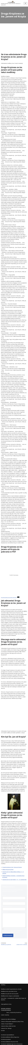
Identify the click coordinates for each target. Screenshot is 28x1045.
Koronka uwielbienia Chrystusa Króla (9, 1041)
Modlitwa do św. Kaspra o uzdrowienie (10, 996)
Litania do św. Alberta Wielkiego (8, 1019)
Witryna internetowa (7, 906)
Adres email (5, 901)
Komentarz (5, 912)
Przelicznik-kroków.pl (6, 1010)
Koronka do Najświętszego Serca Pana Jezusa (11, 1044)
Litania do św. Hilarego (6, 1028)
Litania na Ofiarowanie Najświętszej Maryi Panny (12, 1021)
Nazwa (4, 895)
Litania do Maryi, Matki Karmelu (8, 1026)
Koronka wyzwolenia (6, 1039)
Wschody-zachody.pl (6, 1008)
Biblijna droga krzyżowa (7, 869)
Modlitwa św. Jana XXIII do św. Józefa (9, 993)
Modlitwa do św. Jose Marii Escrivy (9, 991)
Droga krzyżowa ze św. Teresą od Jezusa (12, 867)
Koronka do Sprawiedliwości (7, 1034)
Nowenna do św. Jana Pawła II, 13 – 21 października (14, 879)
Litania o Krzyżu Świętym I (7, 1023)
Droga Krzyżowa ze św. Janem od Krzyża (8, 597)
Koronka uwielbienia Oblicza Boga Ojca (10, 1037)
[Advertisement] (14, 38)
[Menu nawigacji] (25, 3)
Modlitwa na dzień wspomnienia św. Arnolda (11, 989)
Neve (7, 1012)
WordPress (19, 1012)
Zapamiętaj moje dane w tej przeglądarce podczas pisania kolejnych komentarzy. (12, 931)
